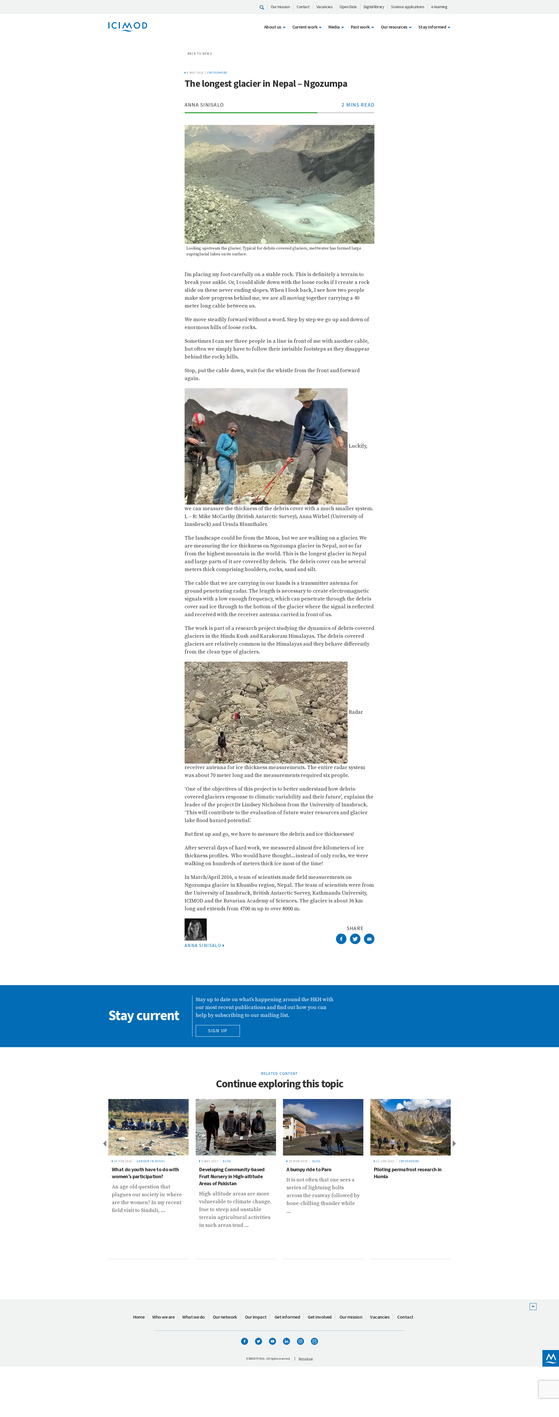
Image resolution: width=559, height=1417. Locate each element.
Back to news (199, 54)
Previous (104, 1143)
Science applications (407, 6)
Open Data (348, 6)
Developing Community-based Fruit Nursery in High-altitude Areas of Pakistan (232, 1176)
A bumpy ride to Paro (308, 1169)
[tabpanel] (148, 1179)
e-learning (439, 6)
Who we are (163, 1317)
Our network (225, 1317)
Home (139, 1317)
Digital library (374, 6)
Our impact (256, 1317)
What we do (193, 1317)
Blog (227, 1161)
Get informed (287, 1317)
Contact (303, 6)
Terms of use (305, 1359)
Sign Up (218, 1030)
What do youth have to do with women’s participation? (145, 1173)
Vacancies (324, 6)
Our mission (280, 6)
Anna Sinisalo (203, 945)
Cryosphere (217, 73)
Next (455, 1143)
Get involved (320, 1317)
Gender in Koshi (151, 1161)
